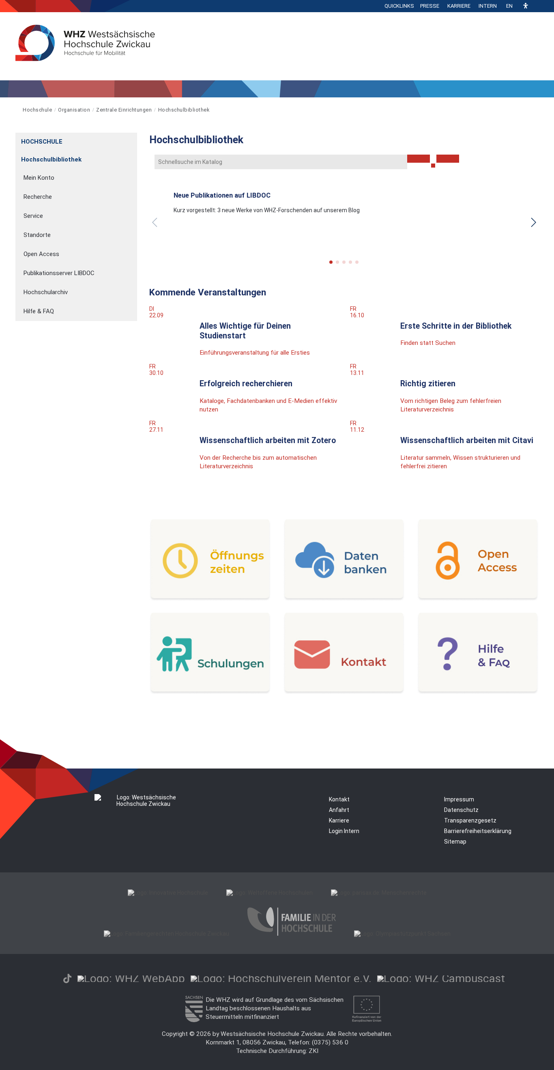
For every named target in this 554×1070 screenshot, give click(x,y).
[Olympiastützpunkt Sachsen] (402, 933)
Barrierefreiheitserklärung (477, 831)
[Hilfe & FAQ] (478, 692)
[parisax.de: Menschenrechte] (379, 892)
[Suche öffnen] (537, 6)
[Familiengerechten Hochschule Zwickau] (166, 933)
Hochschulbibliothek (184, 110)
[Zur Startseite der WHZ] (16, 110)
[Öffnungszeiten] (210, 598)
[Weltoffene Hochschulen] (269, 892)
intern (488, 6)
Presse (429, 6)
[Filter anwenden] (418, 159)
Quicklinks (399, 6)
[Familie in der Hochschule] (291, 933)
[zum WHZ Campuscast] (441, 978)
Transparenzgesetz (470, 820)
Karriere (458, 6)
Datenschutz (461, 810)
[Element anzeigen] (133, 139)
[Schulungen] (210, 692)
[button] (525, 6)
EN (509, 6)
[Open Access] (478, 598)
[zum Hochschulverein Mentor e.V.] (281, 978)
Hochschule (37, 110)
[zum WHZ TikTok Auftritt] (67, 978)
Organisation (74, 110)
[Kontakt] (344, 692)
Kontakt (339, 799)
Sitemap (455, 841)
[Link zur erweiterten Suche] (447, 159)
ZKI (313, 1051)
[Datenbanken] (344, 598)
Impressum (459, 799)
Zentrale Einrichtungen (124, 110)
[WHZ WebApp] (131, 978)
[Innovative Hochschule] (168, 892)
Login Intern (344, 831)
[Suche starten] (433, 166)
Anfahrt (339, 810)
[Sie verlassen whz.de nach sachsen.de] (193, 1020)
